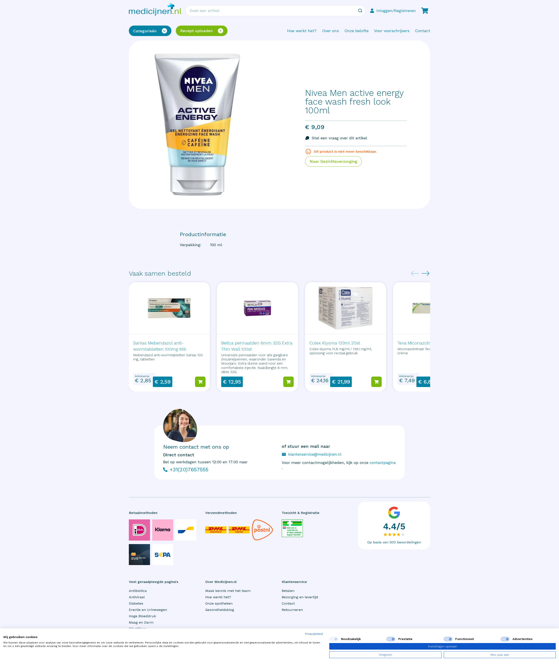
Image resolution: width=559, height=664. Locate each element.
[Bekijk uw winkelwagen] (424, 10)
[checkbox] (333, 639)
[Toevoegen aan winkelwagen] (200, 382)
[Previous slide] (414, 273)
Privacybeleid (314, 634)
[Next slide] (425, 273)
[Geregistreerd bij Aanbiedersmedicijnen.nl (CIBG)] (292, 528)
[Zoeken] (360, 10)
